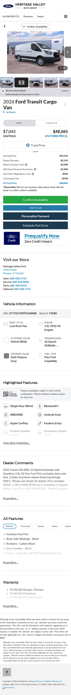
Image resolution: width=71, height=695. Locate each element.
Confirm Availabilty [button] (35, 200)
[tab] (9, 526)
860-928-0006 (20, 281)
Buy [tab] (19, 123)
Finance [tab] (51, 123)
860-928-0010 (18, 285)
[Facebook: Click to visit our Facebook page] (7, 672)
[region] (35, 173)
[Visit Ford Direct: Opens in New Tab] (8, 688)
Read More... (10, 498)
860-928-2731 (18, 278)
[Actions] (65, 104)
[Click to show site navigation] (66, 16)
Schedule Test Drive (35, 225)
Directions (28, 16)
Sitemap (32, 681)
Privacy (40, 681)
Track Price (38, 145)
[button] (10, 16)
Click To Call (35, 207)
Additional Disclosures (53, 681)
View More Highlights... (16, 443)
